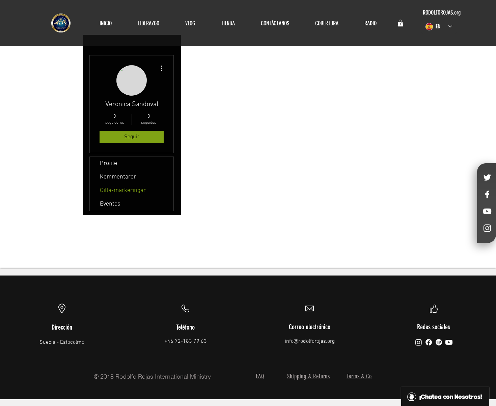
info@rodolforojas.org (310, 341)
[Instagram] (418, 342)
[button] (400, 23)
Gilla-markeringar (123, 190)
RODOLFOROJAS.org (442, 12)
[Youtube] (449, 342)
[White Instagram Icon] (487, 228)
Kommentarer (118, 177)
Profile (108, 163)
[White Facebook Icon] (487, 194)
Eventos (110, 204)
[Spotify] (439, 342)
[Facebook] (428, 342)
